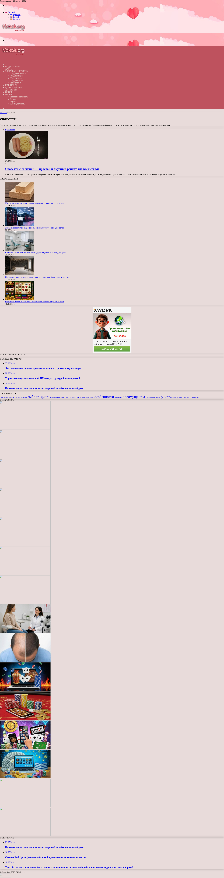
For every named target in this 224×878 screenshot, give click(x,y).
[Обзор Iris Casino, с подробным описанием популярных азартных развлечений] (25, 719)
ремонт (158, 397)
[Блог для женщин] (15, 36)
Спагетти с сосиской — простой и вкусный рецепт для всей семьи (52, 169)
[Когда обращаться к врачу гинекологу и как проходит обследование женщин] (25, 632)
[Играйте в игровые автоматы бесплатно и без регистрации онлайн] (19, 299)
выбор (24, 397)
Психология (15, 83)
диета (45, 397)
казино (69, 397)
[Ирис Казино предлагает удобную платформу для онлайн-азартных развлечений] (25, 690)
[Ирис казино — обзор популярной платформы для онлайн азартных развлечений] (25, 777)
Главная (3, 112)
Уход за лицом (16, 76)
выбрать (33, 397)
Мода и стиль (12, 66)
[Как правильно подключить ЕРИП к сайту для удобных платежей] (25, 603)
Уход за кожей (16, 80)
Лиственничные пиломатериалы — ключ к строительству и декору (35, 203)
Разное (13, 99)
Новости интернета (19, 97)
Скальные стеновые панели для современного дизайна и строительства (37, 277)
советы (186, 397)
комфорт (76, 397)
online (6, 397)
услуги (197, 397)
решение (173, 397)
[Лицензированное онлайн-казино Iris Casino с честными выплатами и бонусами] (25, 806)
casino (2, 397)
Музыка (13, 101)
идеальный (54, 397)
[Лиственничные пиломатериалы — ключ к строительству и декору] (19, 201)
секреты (179, 397)
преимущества (134, 397)
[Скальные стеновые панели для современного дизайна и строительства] (19, 275)
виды (11, 397)
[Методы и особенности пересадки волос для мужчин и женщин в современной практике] (25, 661)
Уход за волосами (18, 73)
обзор (92, 397)
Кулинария (11, 85)
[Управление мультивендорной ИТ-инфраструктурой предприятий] (19, 225)
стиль (192, 397)
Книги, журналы (17, 104)
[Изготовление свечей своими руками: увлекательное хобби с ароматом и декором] (25, 574)
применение (150, 397)
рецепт (165, 397)
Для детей (11, 90)
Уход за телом (16, 78)
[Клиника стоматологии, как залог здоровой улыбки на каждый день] (19, 250)
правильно (118, 397)
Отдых (8, 94)
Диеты (8, 69)
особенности (104, 397)
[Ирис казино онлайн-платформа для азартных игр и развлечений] (25, 748)
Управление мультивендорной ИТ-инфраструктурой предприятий (34, 228)
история (61, 397)
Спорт (8, 92)
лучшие (86, 397)
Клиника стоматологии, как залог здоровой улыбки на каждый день (35, 252)
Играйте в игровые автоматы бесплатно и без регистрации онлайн (34, 302)
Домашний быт (13, 87)
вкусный (17, 397)
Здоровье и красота (16, 71)
